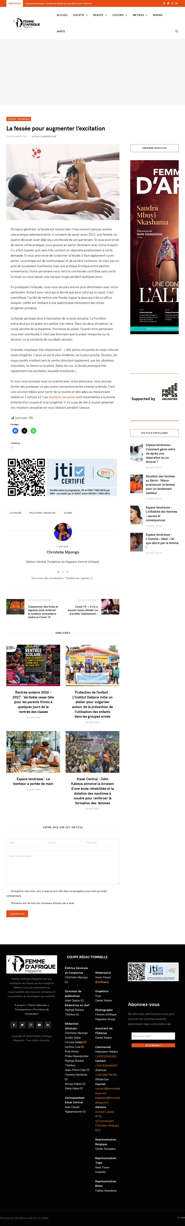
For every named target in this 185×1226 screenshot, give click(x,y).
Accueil (62, 15)
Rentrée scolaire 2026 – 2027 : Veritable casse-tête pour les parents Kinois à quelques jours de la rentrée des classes (72, 3)
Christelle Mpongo (63, 552)
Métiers (138, 15)
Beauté (98, 15)
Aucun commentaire (44, 136)
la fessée (15, 513)
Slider (68, 513)
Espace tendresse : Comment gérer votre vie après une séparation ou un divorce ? (160, 453)
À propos (19, 1005)
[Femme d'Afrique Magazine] (26, 23)
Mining (158, 15)
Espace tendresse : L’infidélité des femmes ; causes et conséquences (161, 513)
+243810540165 (105, 1056)
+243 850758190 (106, 1075)
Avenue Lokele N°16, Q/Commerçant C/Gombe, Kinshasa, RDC (107, 1121)
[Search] (177, 31)
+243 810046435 (106, 1065)
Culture (118, 15)
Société (78, 15)
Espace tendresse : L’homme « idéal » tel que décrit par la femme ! (162, 540)
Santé (61, 31)
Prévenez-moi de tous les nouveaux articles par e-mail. (42, 903)
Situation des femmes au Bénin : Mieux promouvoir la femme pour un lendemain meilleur (160, 484)
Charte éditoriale (37, 1005)
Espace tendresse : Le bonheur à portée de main (33, 781)
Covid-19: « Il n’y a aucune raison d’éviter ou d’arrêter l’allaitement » (83, 610)
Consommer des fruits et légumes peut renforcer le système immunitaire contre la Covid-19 (43, 612)
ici (91, 578)
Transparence (23, 1009)
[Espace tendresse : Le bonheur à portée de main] (33, 752)
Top (182, 1217)
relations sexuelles (62, 397)
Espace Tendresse (19, 118)
